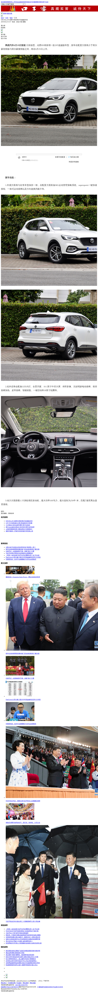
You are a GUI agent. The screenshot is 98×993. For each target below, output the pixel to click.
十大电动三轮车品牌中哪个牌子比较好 (18, 525)
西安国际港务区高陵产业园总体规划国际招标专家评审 (23, 951)
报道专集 (9, 13)
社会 (18, 2)
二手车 (14, 2)
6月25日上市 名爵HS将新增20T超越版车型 (19, 521)
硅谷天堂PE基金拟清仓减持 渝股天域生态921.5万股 (22, 957)
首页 (2, 2)
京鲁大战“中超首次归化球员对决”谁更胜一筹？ (21, 547)
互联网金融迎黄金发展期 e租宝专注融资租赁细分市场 (23, 963)
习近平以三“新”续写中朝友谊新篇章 (17, 933)
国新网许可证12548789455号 (10, 987)
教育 (38, 2)
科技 (26, 2)
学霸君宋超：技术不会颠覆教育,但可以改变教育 (21, 559)
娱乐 (29, 2)
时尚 (11, 2)
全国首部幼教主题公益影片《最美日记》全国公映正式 (23, 937)
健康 (35, 2)
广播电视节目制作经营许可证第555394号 (50, 987)
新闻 (5, 2)
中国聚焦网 (11, 983)
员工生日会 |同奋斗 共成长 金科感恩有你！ (19, 941)
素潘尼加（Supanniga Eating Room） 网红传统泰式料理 (23, 577)
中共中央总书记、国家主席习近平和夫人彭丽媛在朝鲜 (23, 801)
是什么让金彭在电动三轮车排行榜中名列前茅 (20, 527)
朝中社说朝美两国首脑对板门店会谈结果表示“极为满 (22, 549)
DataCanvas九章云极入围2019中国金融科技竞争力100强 (23, 557)
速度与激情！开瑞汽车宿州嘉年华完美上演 (19, 531)
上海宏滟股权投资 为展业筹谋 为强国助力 (19, 529)
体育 (23, 2)
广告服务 (19, 983)
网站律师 (26, 983)
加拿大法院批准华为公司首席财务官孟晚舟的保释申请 (23, 939)
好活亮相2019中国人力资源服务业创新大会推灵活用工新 (24, 943)
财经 (41, 2)
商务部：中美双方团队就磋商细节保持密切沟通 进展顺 (23, 935)
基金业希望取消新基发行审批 (15, 953)
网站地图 (33, 983)
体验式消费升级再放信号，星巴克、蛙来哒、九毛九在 (23, 822)
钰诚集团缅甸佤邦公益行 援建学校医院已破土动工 (22, 965)
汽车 (32, 2)
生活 (46, 2)
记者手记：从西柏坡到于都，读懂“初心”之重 (20, 551)
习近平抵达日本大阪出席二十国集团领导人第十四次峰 (23, 921)
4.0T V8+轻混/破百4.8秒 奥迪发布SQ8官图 (19, 523)
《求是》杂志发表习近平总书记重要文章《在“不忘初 (22, 555)
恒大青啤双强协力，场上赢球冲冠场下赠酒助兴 (21, 959)
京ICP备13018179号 (21, 985)
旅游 (21, 2)
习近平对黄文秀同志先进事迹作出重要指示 (19, 553)
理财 (8, 2)
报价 (11, 18)
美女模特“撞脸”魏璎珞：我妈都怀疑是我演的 (20, 955)
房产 (44, 2)
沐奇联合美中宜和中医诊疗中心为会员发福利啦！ (21, 961)
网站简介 (4, 983)
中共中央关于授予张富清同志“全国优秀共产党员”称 (22, 931)
